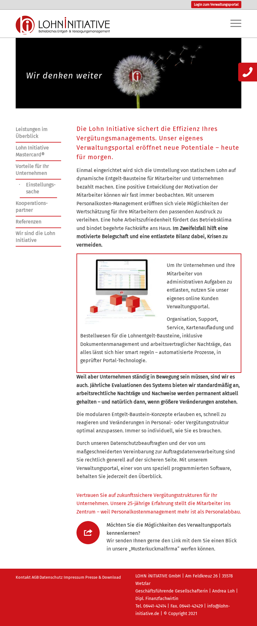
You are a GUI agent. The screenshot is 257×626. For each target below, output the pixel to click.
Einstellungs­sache (40, 188)
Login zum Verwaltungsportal (216, 5)
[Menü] (232, 23)
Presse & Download (103, 577)
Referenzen (28, 222)
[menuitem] (214, 4)
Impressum (74, 577)
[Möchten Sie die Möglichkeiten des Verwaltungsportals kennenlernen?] (88, 532)
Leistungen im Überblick (32, 132)
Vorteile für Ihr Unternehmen (32, 169)
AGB (35, 577)
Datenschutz (51, 577)
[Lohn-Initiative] (63, 30)
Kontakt (23, 577)
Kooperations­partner (32, 206)
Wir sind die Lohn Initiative (35, 236)
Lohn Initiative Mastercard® (32, 151)
